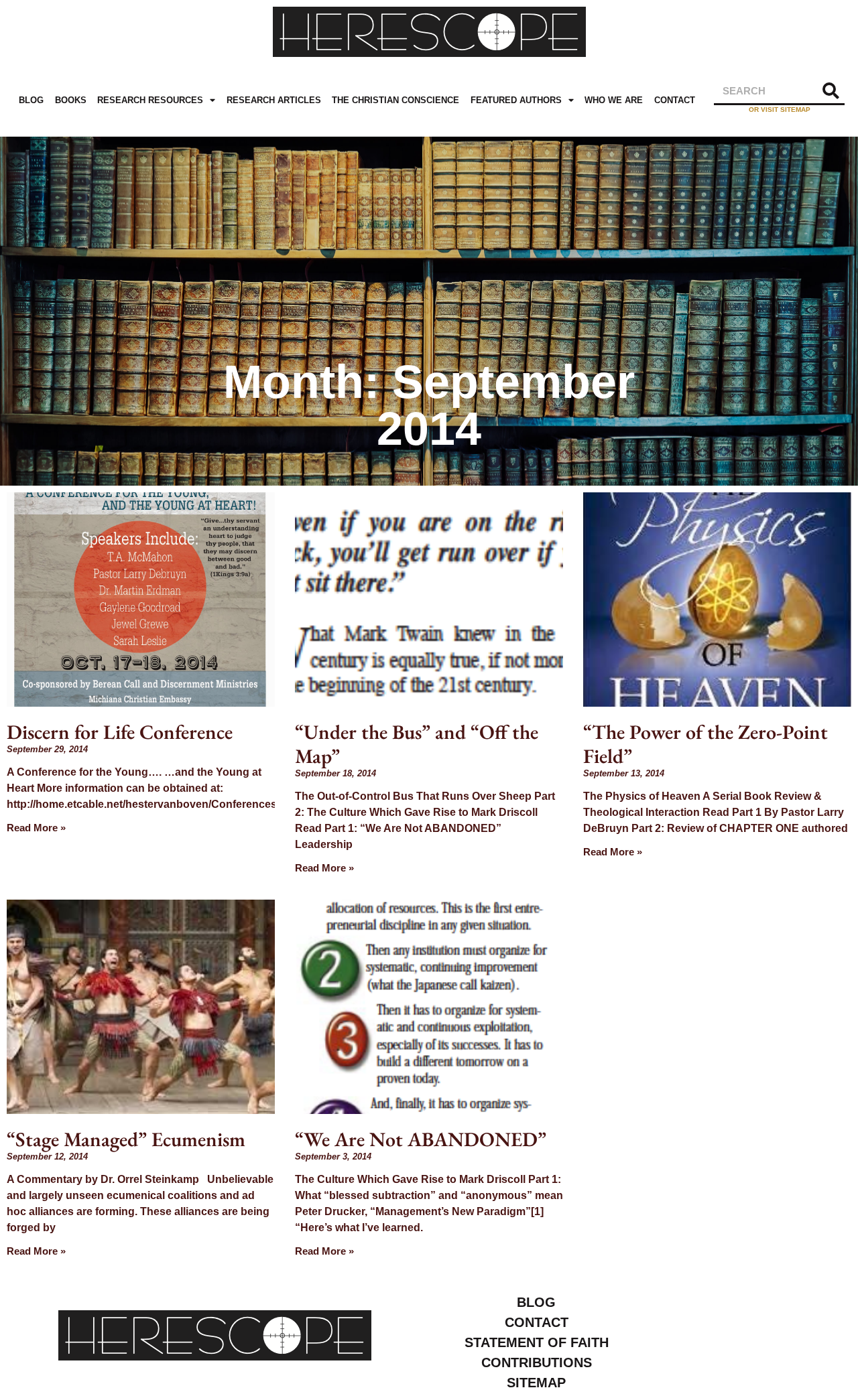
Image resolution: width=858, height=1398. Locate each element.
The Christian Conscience (395, 100)
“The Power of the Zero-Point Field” (705, 744)
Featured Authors (516, 100)
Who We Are (614, 100)
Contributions (536, 1362)
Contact (674, 100)
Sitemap (536, 1382)
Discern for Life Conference (120, 732)
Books (70, 100)
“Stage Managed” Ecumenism (126, 1139)
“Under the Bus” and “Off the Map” (416, 744)
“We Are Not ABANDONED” (420, 1139)
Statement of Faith (537, 1342)
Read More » (36, 827)
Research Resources (150, 100)
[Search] (831, 90)
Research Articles (274, 100)
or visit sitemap (779, 109)
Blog (31, 100)
